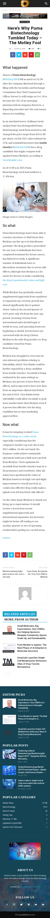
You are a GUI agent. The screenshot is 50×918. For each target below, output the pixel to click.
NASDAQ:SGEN (21, 147)
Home (5, 10)
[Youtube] (43, 904)
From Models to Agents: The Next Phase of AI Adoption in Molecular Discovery (32, 647)
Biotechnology (15, 10)
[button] (46, 3)
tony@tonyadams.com (30, 886)
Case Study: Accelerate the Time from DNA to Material (37, 574)
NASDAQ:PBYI (10, 79)
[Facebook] (7, 904)
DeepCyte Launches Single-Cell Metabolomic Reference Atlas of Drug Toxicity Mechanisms (32, 731)
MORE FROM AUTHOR (21, 619)
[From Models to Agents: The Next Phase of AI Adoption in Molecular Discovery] (9, 648)
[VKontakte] (36, 904)
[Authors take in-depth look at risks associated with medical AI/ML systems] (9, 784)
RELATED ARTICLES (19, 614)
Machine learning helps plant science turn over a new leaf (13, 574)
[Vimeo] (28, 904)
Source (6, 537)
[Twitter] (21, 904)
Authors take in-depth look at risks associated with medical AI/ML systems (31, 783)
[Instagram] (14, 904)
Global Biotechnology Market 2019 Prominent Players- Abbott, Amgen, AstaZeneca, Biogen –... (32, 769)
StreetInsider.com (12, 160)
